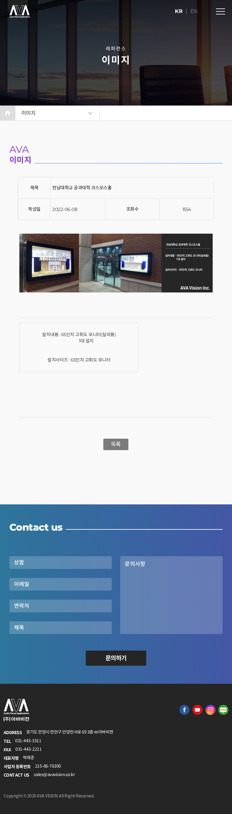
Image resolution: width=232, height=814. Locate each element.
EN (194, 11)
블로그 (223, 710)
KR (179, 11)
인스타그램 (210, 710)
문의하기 (116, 658)
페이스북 (184, 710)
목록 (116, 444)
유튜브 (197, 710)
